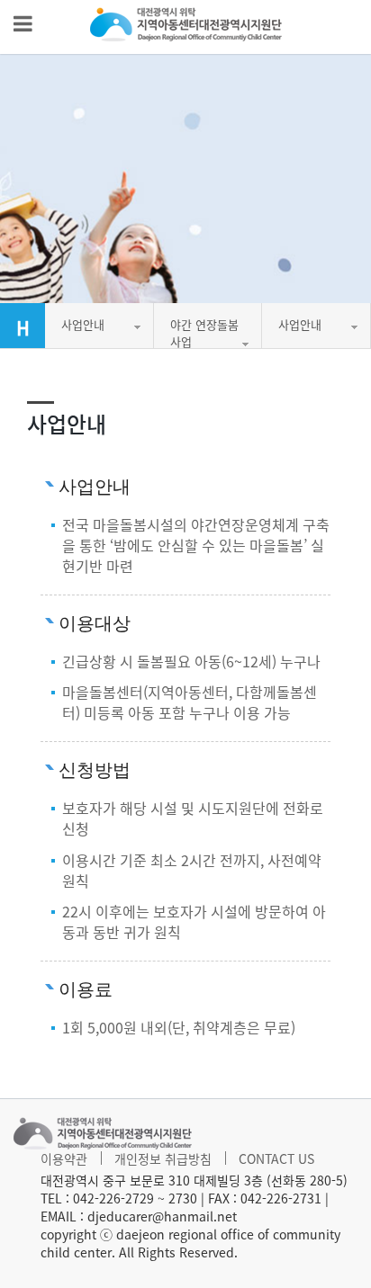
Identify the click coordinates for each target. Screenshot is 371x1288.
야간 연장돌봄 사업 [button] (204, 332)
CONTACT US (276, 1158)
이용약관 (64, 1158)
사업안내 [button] (82, 324)
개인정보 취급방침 (163, 1158)
